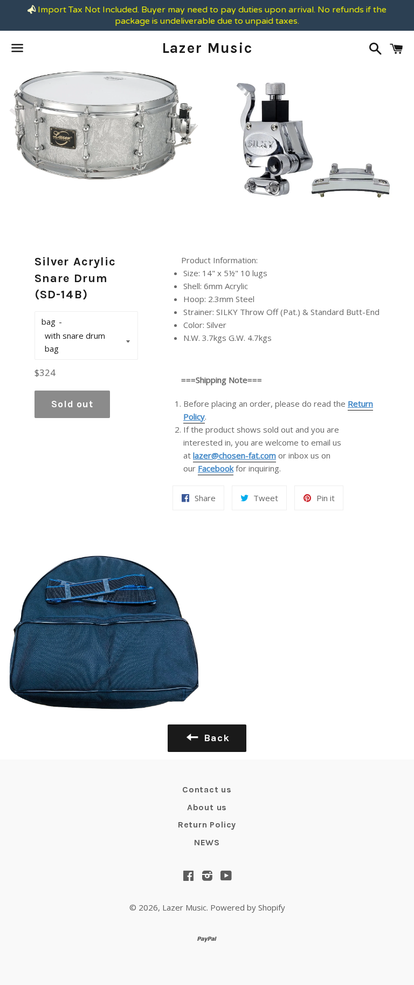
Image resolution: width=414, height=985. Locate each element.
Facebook (215, 468)
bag (49, 321)
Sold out (72, 404)
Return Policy (207, 824)
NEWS (207, 842)
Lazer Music (207, 48)
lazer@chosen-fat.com (234, 455)
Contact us (207, 789)
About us (207, 807)
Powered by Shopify (247, 907)
